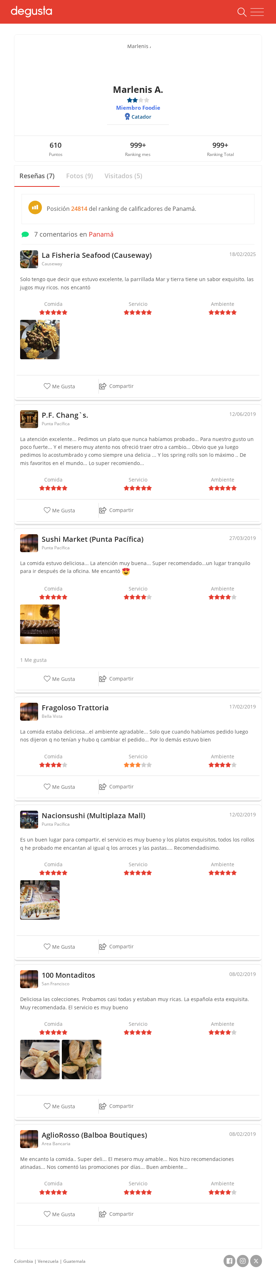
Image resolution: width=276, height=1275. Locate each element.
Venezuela (48, 1261)
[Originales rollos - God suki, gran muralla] (40, 899)
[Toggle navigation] (257, 12)
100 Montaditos (68, 975)
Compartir (121, 386)
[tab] (37, 176)
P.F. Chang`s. (65, 415)
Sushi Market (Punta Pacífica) (92, 539)
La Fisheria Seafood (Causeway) (97, 255)
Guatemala (74, 1261)
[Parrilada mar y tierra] (40, 339)
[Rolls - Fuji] (40, 623)
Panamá (101, 234)
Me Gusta (63, 386)
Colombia (23, 1261)
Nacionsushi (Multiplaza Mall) (93, 815)
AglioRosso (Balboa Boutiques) (94, 1135)
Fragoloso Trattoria (75, 707)
